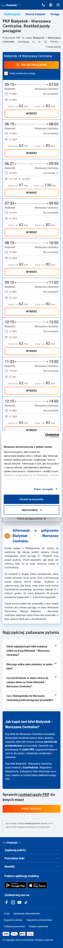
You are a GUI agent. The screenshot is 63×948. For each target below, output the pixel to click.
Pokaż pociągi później (29, 518)
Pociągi (55, 14)
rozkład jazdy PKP (33, 795)
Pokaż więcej (53, 47)
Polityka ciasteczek (38, 926)
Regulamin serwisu (13, 920)
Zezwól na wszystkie (31, 499)
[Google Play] (15, 885)
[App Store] (37, 885)
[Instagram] (13, 902)
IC (45, 41)
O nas (7, 913)
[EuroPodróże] (12, 842)
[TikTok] (26, 902)
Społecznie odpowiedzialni (27, 913)
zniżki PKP (28, 749)
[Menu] (58, 5)
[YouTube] (19, 902)
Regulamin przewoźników (39, 920)
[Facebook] (6, 902)
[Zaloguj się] (51, 5)
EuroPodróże (30, 767)
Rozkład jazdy (12, 14)
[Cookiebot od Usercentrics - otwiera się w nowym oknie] (45, 435)
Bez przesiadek (50, 94)
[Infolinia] (43, 4)
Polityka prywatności (14, 926)
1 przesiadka (48, 173)
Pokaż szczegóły (43, 489)
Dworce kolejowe (35, 14)
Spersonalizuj (29, 509)
